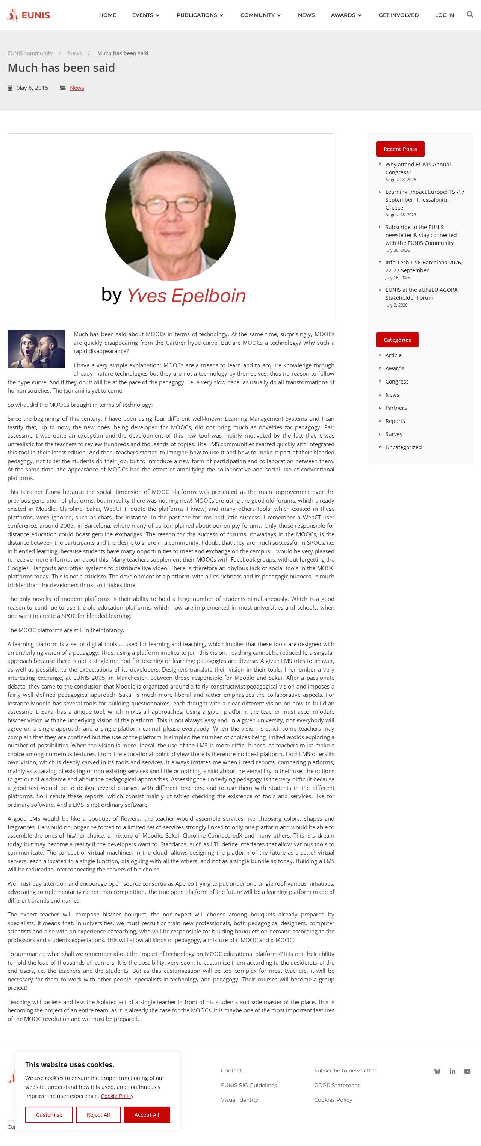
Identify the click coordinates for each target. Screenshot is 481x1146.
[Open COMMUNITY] (279, 15)
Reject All (98, 1114)
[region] (97, 1091)
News (77, 87)
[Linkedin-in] (452, 1071)
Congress (397, 381)
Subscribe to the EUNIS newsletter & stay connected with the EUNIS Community (421, 234)
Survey (394, 434)
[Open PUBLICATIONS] (221, 15)
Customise (49, 1114)
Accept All (147, 1114)
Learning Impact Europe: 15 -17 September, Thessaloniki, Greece (425, 199)
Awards (395, 368)
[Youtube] (467, 1071)
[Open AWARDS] (360, 15)
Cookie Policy (117, 1095)
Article (394, 355)
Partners (396, 407)
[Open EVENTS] (157, 15)
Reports (395, 420)
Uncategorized (404, 447)
